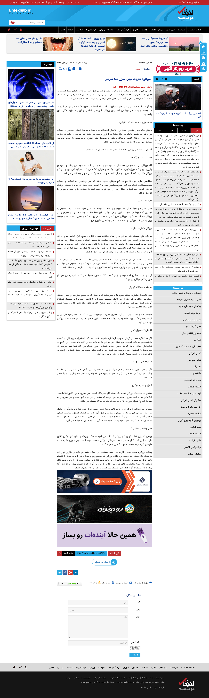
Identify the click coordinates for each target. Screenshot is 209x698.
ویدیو (70, 30)
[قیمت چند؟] (203, 51)
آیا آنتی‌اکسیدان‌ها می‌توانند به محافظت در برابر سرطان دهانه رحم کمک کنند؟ (30, 244)
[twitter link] (14, 667)
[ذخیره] (69, 69)
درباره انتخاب (159, 677)
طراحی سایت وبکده (191, 407)
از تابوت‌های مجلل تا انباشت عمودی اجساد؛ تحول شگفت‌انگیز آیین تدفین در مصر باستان (31, 145)
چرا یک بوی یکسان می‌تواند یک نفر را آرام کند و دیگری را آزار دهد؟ (30, 314)
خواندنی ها (91, 30)
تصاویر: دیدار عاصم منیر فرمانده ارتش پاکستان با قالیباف (177, 278)
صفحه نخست (194, 30)
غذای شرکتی (195, 353)
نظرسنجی (13, 2)
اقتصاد (153, 30)
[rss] (21, 30)
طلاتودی (197, 373)
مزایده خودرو (194, 414)
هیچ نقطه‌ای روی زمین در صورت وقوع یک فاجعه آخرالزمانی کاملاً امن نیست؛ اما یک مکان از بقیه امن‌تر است (30, 264)
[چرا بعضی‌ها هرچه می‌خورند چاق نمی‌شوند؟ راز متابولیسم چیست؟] (31, 163)
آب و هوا (51, 2)
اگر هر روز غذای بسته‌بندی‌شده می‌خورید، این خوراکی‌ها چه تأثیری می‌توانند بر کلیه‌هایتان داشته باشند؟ (30, 294)
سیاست (181, 30)
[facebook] (65, 572)
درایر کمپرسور (194, 360)
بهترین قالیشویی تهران (189, 420)
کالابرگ (197, 367)
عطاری (197, 340)
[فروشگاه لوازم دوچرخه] (104, 509)
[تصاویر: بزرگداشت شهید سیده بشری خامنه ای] (178, 97)
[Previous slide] (166, 79)
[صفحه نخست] (203, 46)
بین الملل (170, 30)
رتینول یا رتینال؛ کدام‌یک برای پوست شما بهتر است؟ (30, 284)
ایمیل (138, 609)
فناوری (135, 30)
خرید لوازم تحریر (192, 313)
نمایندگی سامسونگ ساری (188, 347)
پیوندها (61, 2)
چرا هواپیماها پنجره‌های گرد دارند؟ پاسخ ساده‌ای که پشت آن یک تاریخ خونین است (31, 216)
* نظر (138, 617)
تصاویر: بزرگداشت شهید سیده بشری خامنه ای (178, 115)
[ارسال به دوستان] (64, 69)
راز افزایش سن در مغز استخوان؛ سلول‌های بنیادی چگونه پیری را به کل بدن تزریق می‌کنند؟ (31, 104)
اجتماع (144, 30)
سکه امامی (195, 427)
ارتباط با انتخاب (73, 2)
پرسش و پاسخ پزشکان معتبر (186, 293)
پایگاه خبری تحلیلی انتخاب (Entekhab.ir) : (132, 87)
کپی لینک (114, 553)
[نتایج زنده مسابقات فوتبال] (203, 68)
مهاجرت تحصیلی (192, 380)
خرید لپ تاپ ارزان (191, 320)
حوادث (110, 30)
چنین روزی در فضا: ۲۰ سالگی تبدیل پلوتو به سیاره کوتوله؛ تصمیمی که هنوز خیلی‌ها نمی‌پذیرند (91, 44)
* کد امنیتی (135, 642)
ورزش (102, 30)
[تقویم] (203, 63)
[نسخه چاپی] (60, 69)
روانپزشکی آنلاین (192, 447)
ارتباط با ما (146, 677)
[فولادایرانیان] (104, 481)
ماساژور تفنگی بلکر (192, 333)
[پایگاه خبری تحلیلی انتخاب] (188, 15)
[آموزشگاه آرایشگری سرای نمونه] (104, 535)
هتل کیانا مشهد (193, 326)
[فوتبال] (203, 57)
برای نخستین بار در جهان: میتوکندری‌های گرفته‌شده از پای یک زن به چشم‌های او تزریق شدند (30, 253)
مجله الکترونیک (26, 2)
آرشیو (68, 677)
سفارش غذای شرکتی (191, 400)
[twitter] (9, 30)
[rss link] (26, 667)
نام (139, 602)
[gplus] (70, 572)
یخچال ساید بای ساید (190, 306)
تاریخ (160, 30)
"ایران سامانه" (146, 687)
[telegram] (15, 30)
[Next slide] (157, 79)
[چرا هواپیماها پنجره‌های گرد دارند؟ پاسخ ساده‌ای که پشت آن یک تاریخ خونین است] (31, 198)
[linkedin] (75, 572)
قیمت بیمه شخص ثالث (189, 393)
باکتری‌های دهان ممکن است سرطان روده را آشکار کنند (28, 40)
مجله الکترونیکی (100, 677)
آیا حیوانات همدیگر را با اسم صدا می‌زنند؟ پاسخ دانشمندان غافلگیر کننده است (154, 42)
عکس (62, 30)
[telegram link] (20, 667)
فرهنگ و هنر (123, 30)
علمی (138, 69)
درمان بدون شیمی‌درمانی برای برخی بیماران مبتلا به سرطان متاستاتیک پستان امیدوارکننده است (30, 236)
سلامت (79, 30)
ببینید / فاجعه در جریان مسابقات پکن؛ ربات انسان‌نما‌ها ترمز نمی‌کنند (177, 269)
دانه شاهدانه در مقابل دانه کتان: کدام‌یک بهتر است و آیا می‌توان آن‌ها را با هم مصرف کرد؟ (30, 305)
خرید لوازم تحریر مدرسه (189, 300)
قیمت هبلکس (194, 387)
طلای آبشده (195, 440)
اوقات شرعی (40, 2)
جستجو (77, 677)
